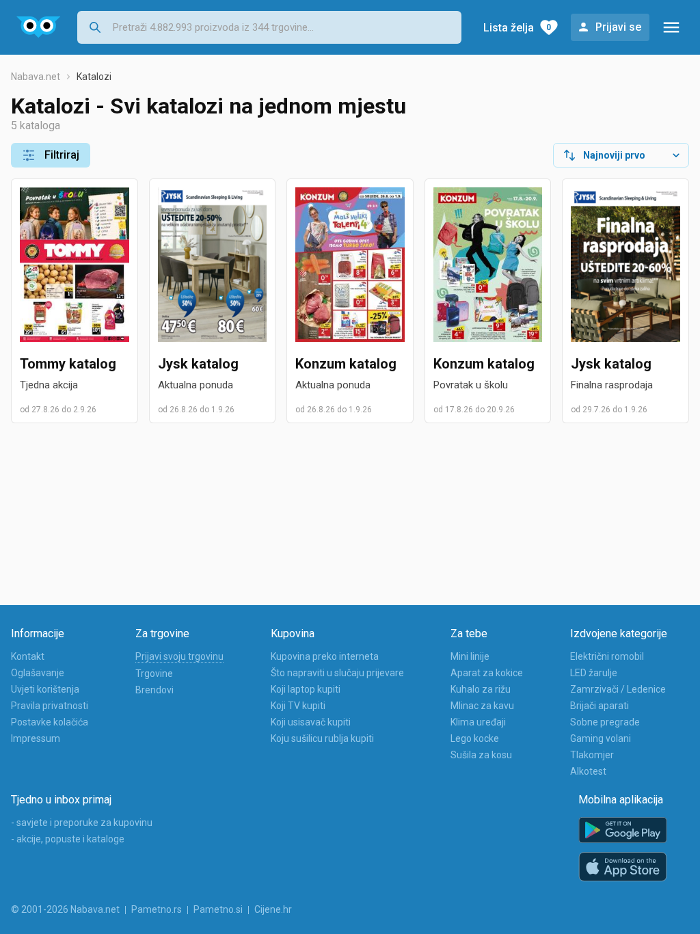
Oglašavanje (37, 672)
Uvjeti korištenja (45, 689)
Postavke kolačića (49, 722)
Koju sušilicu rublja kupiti (322, 738)
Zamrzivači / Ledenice (618, 689)
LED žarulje (593, 672)
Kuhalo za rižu (480, 689)
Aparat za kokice (486, 672)
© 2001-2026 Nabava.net (65, 909)
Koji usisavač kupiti (311, 722)
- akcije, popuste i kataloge (67, 838)
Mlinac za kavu (482, 705)
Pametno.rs (156, 909)
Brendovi (154, 689)
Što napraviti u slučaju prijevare (337, 672)
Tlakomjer (592, 754)
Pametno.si (218, 909)
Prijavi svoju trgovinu (179, 656)
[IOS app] (622, 867)
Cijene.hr (273, 909)
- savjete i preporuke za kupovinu (81, 822)
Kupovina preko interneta (325, 656)
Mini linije (469, 656)
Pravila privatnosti (49, 705)
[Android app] (622, 830)
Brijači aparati (599, 705)
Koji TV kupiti (298, 705)
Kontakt (27, 656)
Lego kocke (474, 738)
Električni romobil (607, 656)
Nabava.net (35, 76)
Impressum (35, 738)
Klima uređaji (478, 722)
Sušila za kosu (481, 754)
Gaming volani (600, 738)
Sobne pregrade (605, 722)
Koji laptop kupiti (305, 689)
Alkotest (588, 771)
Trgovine (154, 673)
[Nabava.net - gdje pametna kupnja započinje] (38, 27)
